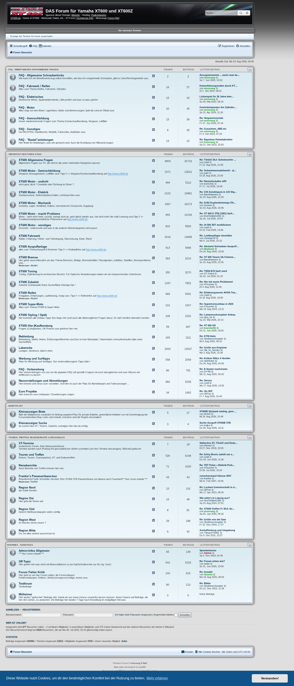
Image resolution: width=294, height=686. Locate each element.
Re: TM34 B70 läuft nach (213, 271)
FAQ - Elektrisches (31, 96)
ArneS (207, 414)
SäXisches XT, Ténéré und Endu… (219, 443)
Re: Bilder (205, 583)
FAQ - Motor (27, 107)
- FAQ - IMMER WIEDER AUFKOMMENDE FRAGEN (32, 69)
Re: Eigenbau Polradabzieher (216, 139)
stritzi (207, 563)
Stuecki (208, 574)
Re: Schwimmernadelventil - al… (218, 170)
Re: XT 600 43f (208, 325)
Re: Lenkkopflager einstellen (216, 235)
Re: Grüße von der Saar (213, 519)
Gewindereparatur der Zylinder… (218, 107)
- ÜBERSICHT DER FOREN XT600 (24, 154)
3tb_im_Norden (212, 350)
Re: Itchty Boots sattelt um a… (217, 454)
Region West (27, 519)
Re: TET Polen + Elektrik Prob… (217, 465)
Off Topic (25, 561)
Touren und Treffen (31, 454)
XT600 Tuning (28, 271)
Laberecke (25, 347)
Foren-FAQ (113, 18)
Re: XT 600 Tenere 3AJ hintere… (218, 257)
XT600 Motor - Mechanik (35, 203)
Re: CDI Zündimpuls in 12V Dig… (218, 192)
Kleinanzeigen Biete (32, 411)
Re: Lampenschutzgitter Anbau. (218, 314)
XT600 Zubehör (29, 282)
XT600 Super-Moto (31, 304)
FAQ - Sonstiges (29, 129)
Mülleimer (25, 594)
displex (34, 265)
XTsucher (209, 284)
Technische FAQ (85, 18)
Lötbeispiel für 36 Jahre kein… (217, 96)
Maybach (209, 249)
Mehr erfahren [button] (157, 678)
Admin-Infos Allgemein (34, 550)
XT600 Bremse (28, 257)
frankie (34, 481)
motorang (209, 77)
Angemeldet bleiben (164, 614)
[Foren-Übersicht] (28, 10)
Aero (116, 667)
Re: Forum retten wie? (212, 561)
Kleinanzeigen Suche (33, 423)
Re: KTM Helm (208, 336)
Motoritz (75, 15)
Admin (208, 553)
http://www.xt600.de (118, 173)
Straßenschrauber (213, 338)
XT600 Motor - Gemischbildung (39, 170)
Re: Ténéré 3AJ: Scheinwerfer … (218, 159)
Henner (208, 445)
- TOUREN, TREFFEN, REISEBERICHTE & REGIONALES (36, 437)
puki (206, 173)
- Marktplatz (15, 406)
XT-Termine (26, 443)
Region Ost (26, 498)
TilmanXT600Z (211, 532)
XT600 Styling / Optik (33, 315)
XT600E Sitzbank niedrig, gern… (218, 411)
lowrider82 (210, 328)
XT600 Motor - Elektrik (33, 192)
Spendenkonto (208, 550)
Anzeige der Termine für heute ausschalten (31, 36)
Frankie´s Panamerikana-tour (38, 476)
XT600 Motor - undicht (33, 181)
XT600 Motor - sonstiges (35, 225)
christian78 (209, 238)
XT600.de (16, 18)
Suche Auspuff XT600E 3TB (215, 422)
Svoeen (208, 205)
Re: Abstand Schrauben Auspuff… (219, 246)
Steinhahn (209, 361)
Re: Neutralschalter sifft (213, 181)
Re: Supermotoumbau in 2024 (216, 304)
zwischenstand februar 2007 (215, 476)
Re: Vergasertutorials (211, 118)
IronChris (209, 183)
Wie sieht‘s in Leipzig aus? (215, 498)
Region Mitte (27, 530)
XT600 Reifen (27, 292)
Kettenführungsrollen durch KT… (219, 85)
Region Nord (27, 487)
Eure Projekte (28, 391)
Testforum (25, 583)
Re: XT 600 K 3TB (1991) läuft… (217, 213)
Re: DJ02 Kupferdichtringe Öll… (218, 202)
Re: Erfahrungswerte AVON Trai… (218, 292)
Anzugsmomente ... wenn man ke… (220, 75)
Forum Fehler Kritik (32, 572)
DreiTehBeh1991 (212, 216)
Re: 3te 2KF (206, 391)
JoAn (124, 641)
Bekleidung (26, 336)
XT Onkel (209, 273)
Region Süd (26, 509)
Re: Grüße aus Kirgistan (213, 347)
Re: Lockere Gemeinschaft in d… (218, 487)
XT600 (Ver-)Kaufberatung (36, 325)
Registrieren (31, 609)
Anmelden (12, 609)
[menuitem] (33, 46)
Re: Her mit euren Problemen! (216, 281)
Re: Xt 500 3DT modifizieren (215, 225)
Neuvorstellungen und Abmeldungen (43, 380)
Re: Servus (206, 380)
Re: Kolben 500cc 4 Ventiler (215, 358)
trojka (207, 425)
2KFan (207, 393)
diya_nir (208, 317)
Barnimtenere (211, 194)
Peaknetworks (98, 15)
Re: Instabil (206, 572)
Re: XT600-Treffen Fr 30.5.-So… (217, 508)
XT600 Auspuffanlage (33, 246)
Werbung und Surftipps (34, 358)
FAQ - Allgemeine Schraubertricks (41, 75)
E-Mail (144, 663)
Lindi (206, 162)
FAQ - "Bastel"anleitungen (36, 139)
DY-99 (207, 371)
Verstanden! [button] (270, 678)
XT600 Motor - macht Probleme (39, 213)
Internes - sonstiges (20, 545)
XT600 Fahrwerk (29, 235)
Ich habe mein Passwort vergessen (133, 614)
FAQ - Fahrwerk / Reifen (34, 86)
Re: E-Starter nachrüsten (213, 369)
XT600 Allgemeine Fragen (36, 160)
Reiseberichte (28, 465)
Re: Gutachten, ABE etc (213, 128)
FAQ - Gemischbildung (34, 118)
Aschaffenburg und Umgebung (217, 530)
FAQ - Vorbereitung (31, 369)
